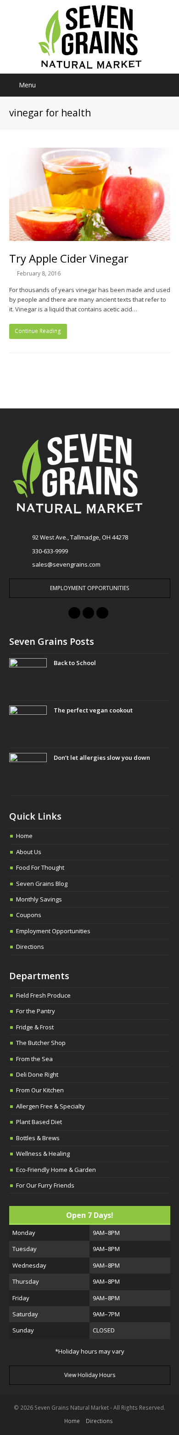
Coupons (28, 915)
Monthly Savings (39, 899)
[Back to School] (28, 677)
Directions (30, 946)
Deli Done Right (37, 1074)
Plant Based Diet (39, 1122)
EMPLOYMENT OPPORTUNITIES (89, 588)
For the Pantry (35, 1011)
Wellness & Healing (43, 1153)
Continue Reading (38, 331)
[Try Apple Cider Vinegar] (89, 194)
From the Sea (34, 1059)
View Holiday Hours (89, 1375)
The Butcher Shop (41, 1043)
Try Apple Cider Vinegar (69, 258)
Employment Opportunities (53, 931)
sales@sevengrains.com (66, 564)
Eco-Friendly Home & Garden (56, 1169)
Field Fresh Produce (43, 995)
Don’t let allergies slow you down (102, 757)
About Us (28, 852)
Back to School (75, 663)
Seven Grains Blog (41, 883)
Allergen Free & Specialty (50, 1106)
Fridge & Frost (35, 1027)
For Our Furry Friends (45, 1185)
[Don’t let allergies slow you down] (28, 772)
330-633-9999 (50, 551)
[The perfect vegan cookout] (28, 724)
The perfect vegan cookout (93, 710)
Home (24, 836)
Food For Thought (40, 867)
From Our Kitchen (40, 1090)
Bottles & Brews (38, 1138)
